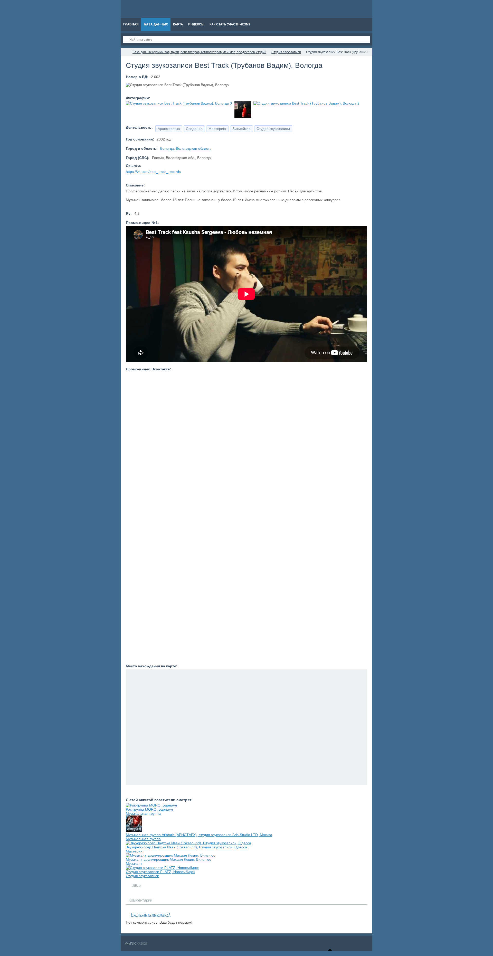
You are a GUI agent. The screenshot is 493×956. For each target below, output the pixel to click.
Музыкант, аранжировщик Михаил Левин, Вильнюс (168, 859)
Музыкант (134, 863)
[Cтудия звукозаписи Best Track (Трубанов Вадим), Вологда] (179, 103)
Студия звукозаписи (142, 876)
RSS (365, 908)
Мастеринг (135, 851)
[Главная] (125, 52)
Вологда (167, 148)
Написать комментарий (150, 914)
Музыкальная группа (143, 813)
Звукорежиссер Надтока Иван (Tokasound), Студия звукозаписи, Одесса (186, 847)
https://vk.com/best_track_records (153, 172)
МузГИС (131, 943)
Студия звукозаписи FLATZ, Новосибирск (160, 872)
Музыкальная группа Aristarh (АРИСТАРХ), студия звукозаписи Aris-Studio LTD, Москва (199, 835)
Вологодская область (193, 148)
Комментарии (140, 900)
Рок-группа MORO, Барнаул (149, 809)
